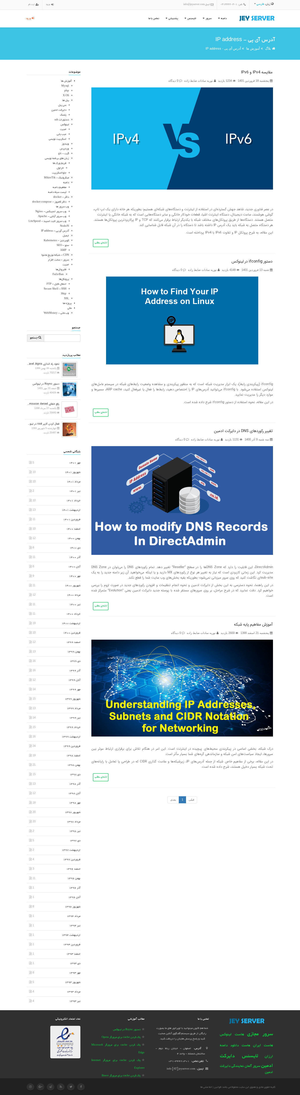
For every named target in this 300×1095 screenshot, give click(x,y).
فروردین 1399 (71, 746)
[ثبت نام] (36, 5)
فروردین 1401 (71, 519)
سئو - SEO (63, 245)
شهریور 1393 (72, 982)
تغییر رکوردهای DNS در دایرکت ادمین (243, 431)
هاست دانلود (240, 1046)
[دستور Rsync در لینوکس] (68, 389)
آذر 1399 (74, 670)
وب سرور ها (62, 206)
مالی (69, 308)
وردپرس (64, 148)
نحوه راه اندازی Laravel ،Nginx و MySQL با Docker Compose (43, 364)
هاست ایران (263, 1046)
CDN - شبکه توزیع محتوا (55, 255)
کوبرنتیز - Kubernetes (56, 240)
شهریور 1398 (72, 812)
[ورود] (52, 5)
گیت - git (63, 153)
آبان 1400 (74, 566)
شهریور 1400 (72, 585)
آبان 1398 (74, 793)
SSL (66, 298)
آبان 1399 (74, 680)
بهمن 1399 (73, 651)
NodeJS (64, 226)
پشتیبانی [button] (173, 18)
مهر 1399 (74, 689)
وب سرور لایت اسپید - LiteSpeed (47, 221)
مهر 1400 (74, 576)
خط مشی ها (206, 1087)
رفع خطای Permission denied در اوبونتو (43, 404)
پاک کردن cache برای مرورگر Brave (121, 1075)
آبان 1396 (74, 897)
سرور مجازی (260, 1034)
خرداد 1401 (73, 500)
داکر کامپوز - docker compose (49, 202)
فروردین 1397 (71, 859)
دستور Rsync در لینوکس (46, 384)
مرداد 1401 (73, 481)
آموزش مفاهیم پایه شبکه (253, 624)
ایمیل (66, 235)
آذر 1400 (74, 557)
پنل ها (65, 100)
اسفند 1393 (73, 954)
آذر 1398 (74, 784)
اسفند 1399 (73, 642)
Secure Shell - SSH (55, 289)
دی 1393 (75, 963)
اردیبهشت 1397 (71, 850)
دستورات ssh (61, 119)
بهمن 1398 (73, 765)
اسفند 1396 (73, 869)
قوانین (217, 1087)
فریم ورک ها (59, 163)
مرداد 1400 (73, 595)
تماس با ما (153, 18)
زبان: (264, 4)
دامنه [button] (223, 18)
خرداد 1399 (73, 727)
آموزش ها (253, 48)
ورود (29, 18)
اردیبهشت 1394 (71, 935)
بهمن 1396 (73, 878)
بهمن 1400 (73, 538)
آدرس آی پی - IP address (223, 48)
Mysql (65, 86)
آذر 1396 (74, 888)
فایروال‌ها (61, 269)
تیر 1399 (74, 718)
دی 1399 (75, 661)
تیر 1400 (74, 604)
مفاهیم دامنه (59, 187)
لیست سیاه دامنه (57, 192)
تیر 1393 (74, 1001)
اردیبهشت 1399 (71, 736)
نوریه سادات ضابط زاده (199, 80)
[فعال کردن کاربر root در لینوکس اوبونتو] (68, 429)
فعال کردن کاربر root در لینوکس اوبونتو (43, 424)
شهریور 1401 (72, 472)
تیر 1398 (74, 831)
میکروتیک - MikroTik (56, 177)
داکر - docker (61, 197)
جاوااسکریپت (59, 173)
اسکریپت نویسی (57, 139)
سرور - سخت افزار (58, 260)
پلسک (63, 115)
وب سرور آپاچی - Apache (52, 216)
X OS (66, 95)
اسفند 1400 (73, 529)
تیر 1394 (74, 925)
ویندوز (65, 144)
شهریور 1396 (72, 906)
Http (63, 293)
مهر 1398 (74, 803)
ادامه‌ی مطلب (100, 243)
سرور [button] (208, 18)
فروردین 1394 (71, 944)
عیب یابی (61, 134)
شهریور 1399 (72, 699)
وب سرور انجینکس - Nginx (50, 211)
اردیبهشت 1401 (71, 510)
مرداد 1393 (73, 991)
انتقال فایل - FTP (56, 284)
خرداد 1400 (73, 614)
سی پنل (62, 105)
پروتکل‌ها (64, 279)
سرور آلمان (252, 1066)
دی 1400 (75, 548)
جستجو (34, 338)
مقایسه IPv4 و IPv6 (257, 72)
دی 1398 (75, 774)
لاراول (60, 168)
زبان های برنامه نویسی (57, 158)
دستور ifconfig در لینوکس (252, 261)
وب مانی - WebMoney (56, 313)
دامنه (66, 182)
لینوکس (65, 124)
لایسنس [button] (191, 18)
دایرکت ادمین (58, 110)
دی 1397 (75, 840)
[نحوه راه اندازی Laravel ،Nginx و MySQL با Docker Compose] (68, 369)
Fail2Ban (58, 274)
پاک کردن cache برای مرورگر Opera (121, 1037)
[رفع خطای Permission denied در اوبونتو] (68, 409)
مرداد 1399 (73, 708)
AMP (63, 250)
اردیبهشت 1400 (71, 623)
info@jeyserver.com (193, 5)
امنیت (63, 129)
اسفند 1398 (73, 755)
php (66, 90)
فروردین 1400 (71, 633)
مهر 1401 (74, 463)
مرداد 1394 (73, 916)
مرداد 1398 (73, 821)
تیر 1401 (74, 491)
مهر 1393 (74, 973)
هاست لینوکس (232, 1035)
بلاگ (268, 48)
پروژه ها (67, 303)
